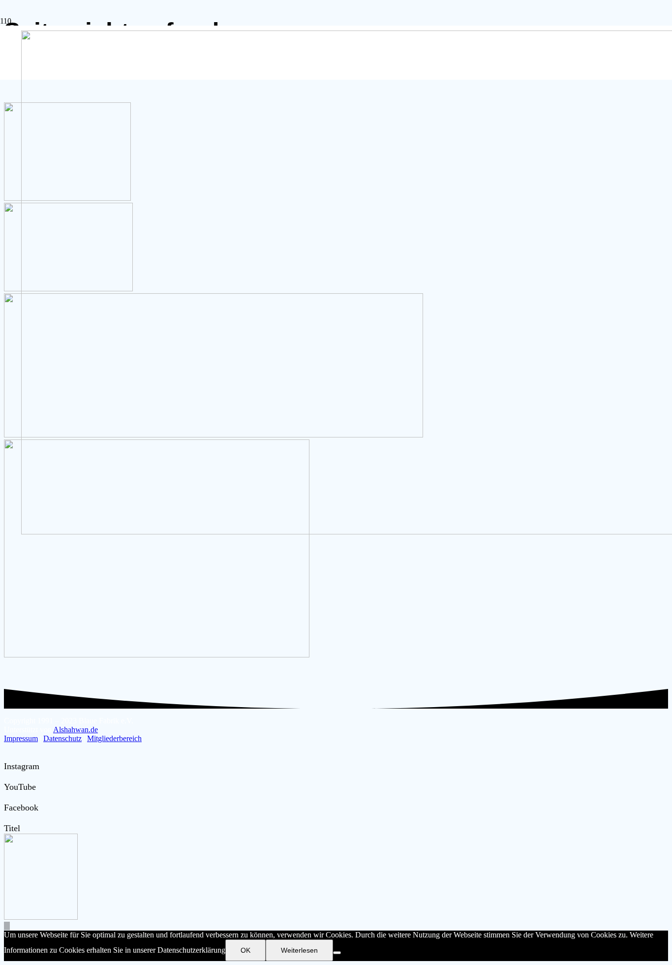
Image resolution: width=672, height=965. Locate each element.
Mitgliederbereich (114, 738)
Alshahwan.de (75, 729)
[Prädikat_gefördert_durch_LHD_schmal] (156, 655)
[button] (7, 926)
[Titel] (7, 818)
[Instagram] (7, 756)
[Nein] (337, 952)
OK (245, 950)
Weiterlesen (299, 950)
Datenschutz (62, 738)
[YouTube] (7, 776)
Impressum (21, 738)
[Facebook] (7, 797)
